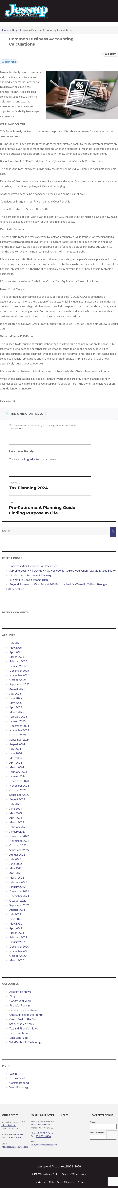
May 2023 (15, 813)
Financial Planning (20, 1005)
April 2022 (15, 873)
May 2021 (15, 923)
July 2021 (15, 914)
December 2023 (19, 781)
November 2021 (19, 896)
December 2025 (19, 670)
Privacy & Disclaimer (65, 1182)
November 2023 (19, 785)
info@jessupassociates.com (14, 1146)
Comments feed (19, 1082)
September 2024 (19, 739)
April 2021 (15, 928)
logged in (30, 459)
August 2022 (17, 854)
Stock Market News (21, 1023)
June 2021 (15, 919)
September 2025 (19, 684)
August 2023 (17, 799)
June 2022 (15, 863)
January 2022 (17, 886)
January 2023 (17, 831)
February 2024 (18, 771)
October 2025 (17, 679)
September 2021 (19, 905)
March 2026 (16, 656)
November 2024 (19, 730)
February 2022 (18, 882)
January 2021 (17, 942)
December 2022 (19, 836)
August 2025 (17, 689)
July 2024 (15, 748)
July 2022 (15, 859)
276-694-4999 (16, 1134)
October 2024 (17, 735)
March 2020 (16, 960)
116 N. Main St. (8, 1125)
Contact (81, 1182)
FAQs (51, 1182)
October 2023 (17, 790)
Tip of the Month (19, 1033)
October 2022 (17, 845)
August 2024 (17, 744)
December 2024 (19, 725)
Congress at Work (20, 1000)
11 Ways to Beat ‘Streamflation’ (28, 579)
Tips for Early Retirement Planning (30, 575)
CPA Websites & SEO (45, 1174)
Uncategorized (16, 428)
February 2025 (18, 716)
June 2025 (15, 698)
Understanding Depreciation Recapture (33, 566)
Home (5, 30)
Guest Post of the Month (24, 1019)
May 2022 (15, 868)
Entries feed (17, 1078)
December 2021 (19, 891)
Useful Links (41, 1182)
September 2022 (19, 850)
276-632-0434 (43, 1136)
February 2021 (18, 937)
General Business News (65, 425)
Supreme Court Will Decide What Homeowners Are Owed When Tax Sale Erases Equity (62, 570)
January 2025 (17, 721)
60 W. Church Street (40, 1124)
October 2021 (17, 900)
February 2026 (18, 661)
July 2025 (15, 693)
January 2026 (17, 666)
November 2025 (19, 675)
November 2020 (19, 951)
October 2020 (17, 955)
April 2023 (15, 817)
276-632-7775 (45, 1133)
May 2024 (15, 758)
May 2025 (15, 702)
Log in (13, 1073)
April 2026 (15, 652)
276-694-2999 (13, 1137)
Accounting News (20, 991)
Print (110, 54)
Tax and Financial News (23, 1028)
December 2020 (19, 946)
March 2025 (16, 712)
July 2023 (15, 804)
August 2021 (17, 909)
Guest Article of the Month (26, 1014)
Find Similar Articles (24, 413)
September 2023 (19, 794)
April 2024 (15, 762)
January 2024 (17, 776)
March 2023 (16, 822)
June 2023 (15, 808)
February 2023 (18, 827)
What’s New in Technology (25, 1042)
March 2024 (16, 767)
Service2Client (20, 425)
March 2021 (16, 932)
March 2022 (16, 877)
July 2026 (15, 643)
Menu (112, 11)
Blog (15, 30)
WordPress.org (18, 1087)
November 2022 (19, 840)
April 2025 (15, 707)
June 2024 (15, 753)
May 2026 (15, 647)
